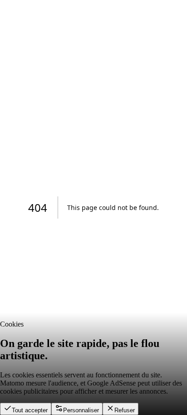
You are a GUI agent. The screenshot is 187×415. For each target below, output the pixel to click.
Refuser (124, 410)
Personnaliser (81, 410)
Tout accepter (30, 410)
